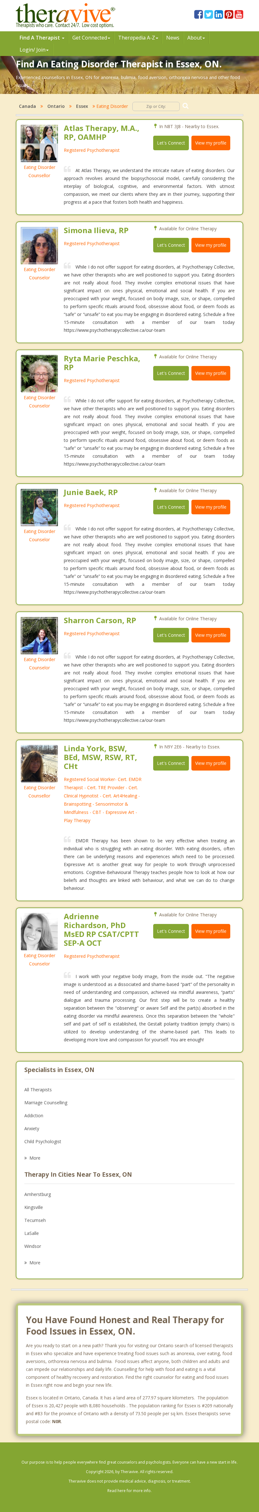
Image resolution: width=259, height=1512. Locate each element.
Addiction (33, 1115)
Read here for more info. (129, 1490)
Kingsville (33, 1207)
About (194, 37)
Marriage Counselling (45, 1103)
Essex (82, 106)
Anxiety (31, 1128)
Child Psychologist (42, 1141)
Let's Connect (171, 143)
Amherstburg (37, 1194)
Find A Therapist (40, 37)
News (172, 37)
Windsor (32, 1246)
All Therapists (38, 1090)
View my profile (210, 143)
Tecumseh (35, 1220)
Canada (27, 106)
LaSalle (31, 1233)
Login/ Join (32, 49)
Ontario (56, 106)
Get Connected (89, 37)
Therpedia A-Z (136, 37)
